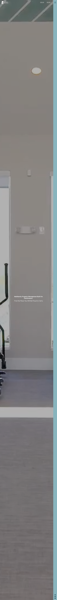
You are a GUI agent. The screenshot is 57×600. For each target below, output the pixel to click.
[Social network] (55, 595)
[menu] (55, 2)
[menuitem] (42, 2)
